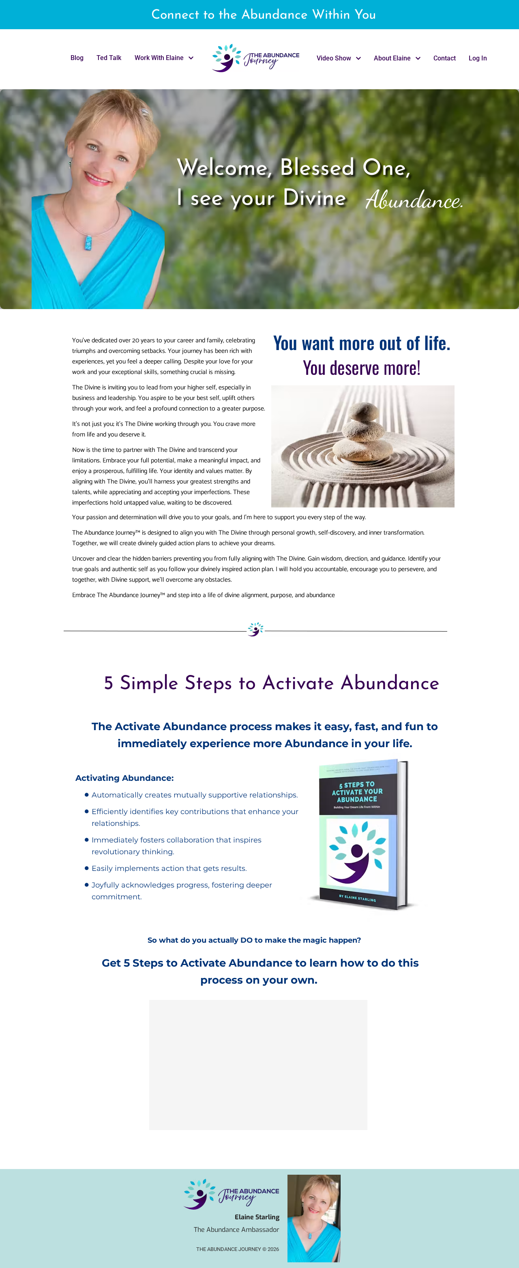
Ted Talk (109, 58)
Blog (77, 58)
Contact (444, 58)
